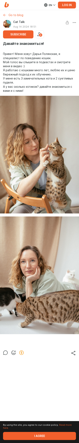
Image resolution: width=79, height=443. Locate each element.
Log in (67, 5)
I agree (39, 436)
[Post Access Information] (67, 23)
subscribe (18, 34)
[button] (6, 4)
